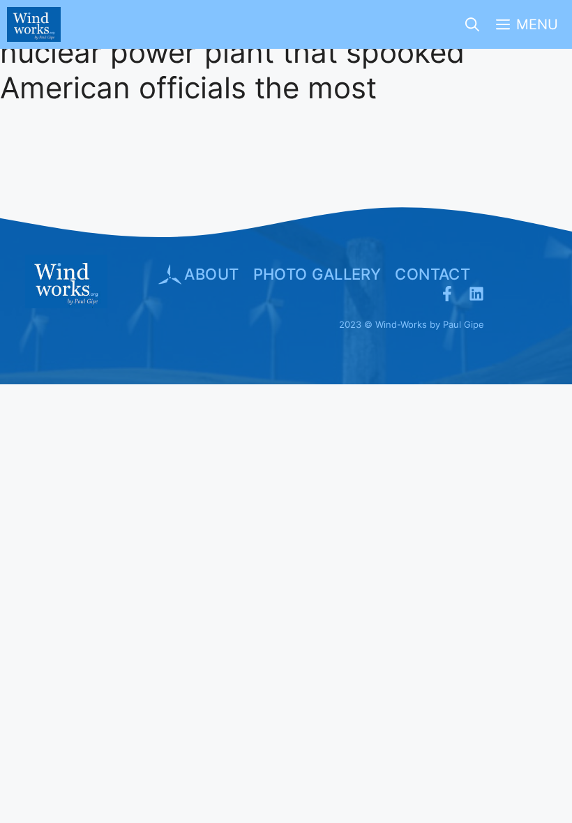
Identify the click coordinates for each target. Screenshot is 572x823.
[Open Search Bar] (472, 24)
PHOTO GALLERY (317, 274)
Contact (432, 274)
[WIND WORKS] (34, 24)
